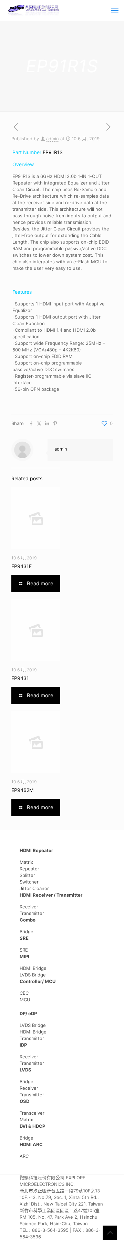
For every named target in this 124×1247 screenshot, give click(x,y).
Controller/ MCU (37, 981)
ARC (24, 1156)
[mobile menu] (115, 10)
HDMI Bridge (33, 968)
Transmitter (32, 913)
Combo (27, 920)
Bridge (26, 931)
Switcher (29, 882)
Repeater (29, 868)
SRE (24, 938)
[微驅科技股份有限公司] (34, 10)
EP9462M (22, 790)
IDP (23, 1045)
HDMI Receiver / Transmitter (51, 895)
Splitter (27, 875)
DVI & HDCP (32, 1126)
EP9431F (21, 566)
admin (52, 138)
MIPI (24, 956)
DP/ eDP (28, 1013)
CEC (24, 993)
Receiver (29, 906)
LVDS (25, 1070)
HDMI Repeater (36, 850)
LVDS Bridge (33, 974)
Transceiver (32, 1113)
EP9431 (20, 678)
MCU (25, 999)
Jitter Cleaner (34, 888)
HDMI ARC (31, 1144)
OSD (24, 1101)
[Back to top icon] (110, 1233)
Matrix (26, 862)
